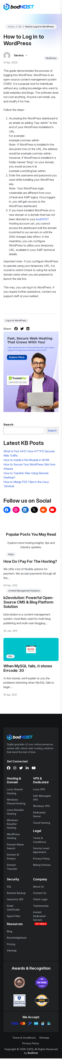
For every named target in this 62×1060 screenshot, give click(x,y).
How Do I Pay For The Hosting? (30, 561)
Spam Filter (13, 916)
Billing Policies (42, 864)
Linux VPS (39, 789)
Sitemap (12, 950)
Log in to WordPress (16, 320)
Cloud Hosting (41, 822)
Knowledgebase (17, 937)
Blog (9, 931)
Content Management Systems (24, 590)
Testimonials (41, 905)
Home (11, 26)
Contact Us (39, 892)
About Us (38, 886)
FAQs (11, 554)
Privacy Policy (41, 858)
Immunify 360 (15, 899)
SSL (9, 886)
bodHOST (42, 219)
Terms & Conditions (24, 1037)
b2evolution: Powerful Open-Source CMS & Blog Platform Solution (28, 602)
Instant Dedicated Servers (39, 916)
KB (19, 26)
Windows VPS (41, 806)
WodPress (51, 58)
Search (52, 430)
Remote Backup (16, 892)
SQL (10, 656)
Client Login (40, 899)
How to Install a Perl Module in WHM (26, 460)
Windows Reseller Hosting (12, 824)
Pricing (11, 944)
